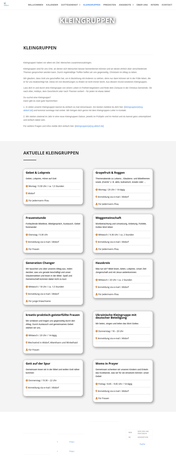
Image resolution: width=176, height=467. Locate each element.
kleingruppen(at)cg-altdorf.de (89, 126)
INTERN (155, 5)
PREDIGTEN (109, 5)
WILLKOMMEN (35, 5)
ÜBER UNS (142, 5)
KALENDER (52, 5)
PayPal (142, 444)
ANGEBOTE (125, 5)
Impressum (61, 423)
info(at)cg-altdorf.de (30, 450)
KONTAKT (167, 5)
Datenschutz (62, 429)
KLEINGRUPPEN (91, 5)
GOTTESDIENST (69, 5)
